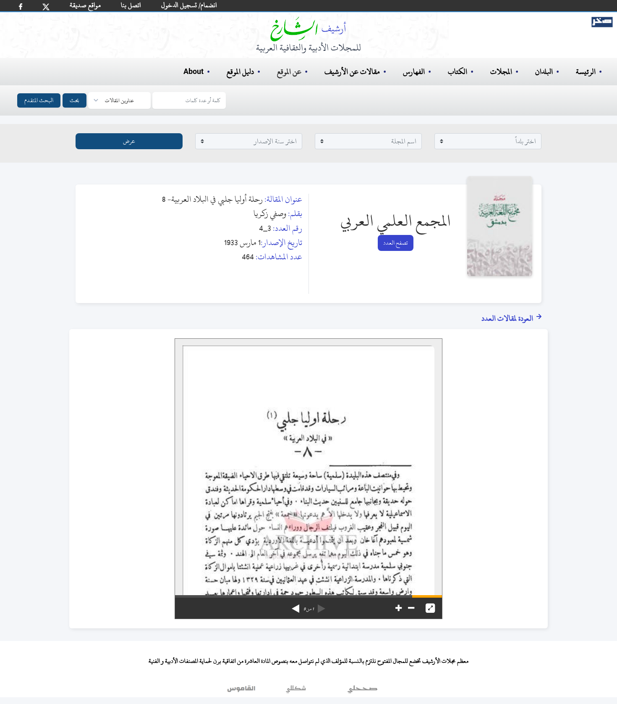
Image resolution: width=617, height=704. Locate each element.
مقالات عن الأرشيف (352, 72)
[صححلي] (362, 691)
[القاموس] (242, 691)
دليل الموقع (240, 72)
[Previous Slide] (321, 606)
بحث (74, 100)
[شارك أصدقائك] (21, 6)
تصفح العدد (395, 242)
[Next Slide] (295, 606)
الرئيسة (586, 72)
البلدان (544, 72)
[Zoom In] (398, 608)
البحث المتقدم (38, 100)
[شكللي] (296, 691)
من (308, 609)
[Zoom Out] (411, 608)
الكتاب (457, 72)
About (193, 72)
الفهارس (414, 72)
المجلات (501, 72)
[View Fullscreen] (430, 608)
